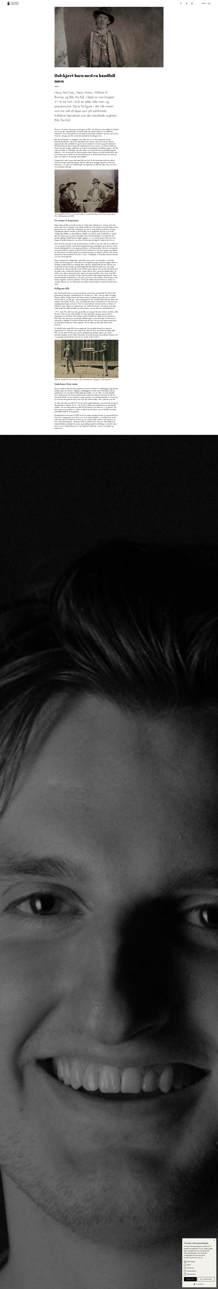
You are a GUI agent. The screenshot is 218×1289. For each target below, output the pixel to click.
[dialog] (199, 1262)
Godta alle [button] (190, 1279)
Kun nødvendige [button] (206, 1279)
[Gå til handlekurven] (192, 3)
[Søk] (181, 3)
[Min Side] (186, 3)
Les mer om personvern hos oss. (193, 1257)
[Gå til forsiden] (13, 3)
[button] (199, 1284)
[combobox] (211, 1240)
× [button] (214, 1240)
